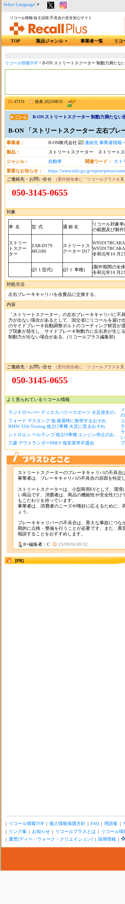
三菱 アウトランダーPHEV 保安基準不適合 (51, 443)
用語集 (111, 823)
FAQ (95, 823)
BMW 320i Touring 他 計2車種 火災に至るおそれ (56, 426)
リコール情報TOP (21, 63)
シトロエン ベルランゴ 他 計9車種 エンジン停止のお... (62, 434)
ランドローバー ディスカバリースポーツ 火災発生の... (62, 412)
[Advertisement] (62, 628)
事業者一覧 (92, 41)
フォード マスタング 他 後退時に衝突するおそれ (57, 420)
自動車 (55, 161)
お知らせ (41, 831)
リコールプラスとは (75, 831)
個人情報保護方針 (67, 823)
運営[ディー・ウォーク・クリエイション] (51, 839)
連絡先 (91, 142)
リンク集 (18, 831)
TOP (15, 41)
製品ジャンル (52, 41)
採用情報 (107, 839)
